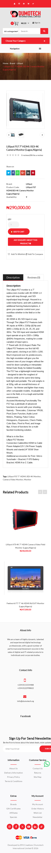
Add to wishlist (18, 254)
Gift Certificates (13, 808)
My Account (37, 804)
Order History (37, 808)
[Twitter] (22, 826)
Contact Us (37, 768)
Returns (37, 772)
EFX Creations (26, 845)
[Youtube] (28, 826)
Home (5, 63)
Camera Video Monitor (13, 479)
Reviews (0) (33, 277)
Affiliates (13, 813)
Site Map (37, 777)
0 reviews (25, 155)
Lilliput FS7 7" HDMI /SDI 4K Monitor (24, 476)
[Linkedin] (35, 826)
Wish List (38, 813)
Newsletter (37, 817)
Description (13, 277)
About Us (13, 768)
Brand (12, 63)
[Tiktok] (41, 826)
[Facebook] (16, 826)
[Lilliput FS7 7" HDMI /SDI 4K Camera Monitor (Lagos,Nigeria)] (25, 110)
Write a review (36, 155)
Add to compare (35, 254)
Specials (13, 817)
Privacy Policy (13, 777)
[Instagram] (9, 826)
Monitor (27, 479)
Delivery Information (13, 772)
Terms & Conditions (13, 781)
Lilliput (20, 63)
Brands (13, 804)
